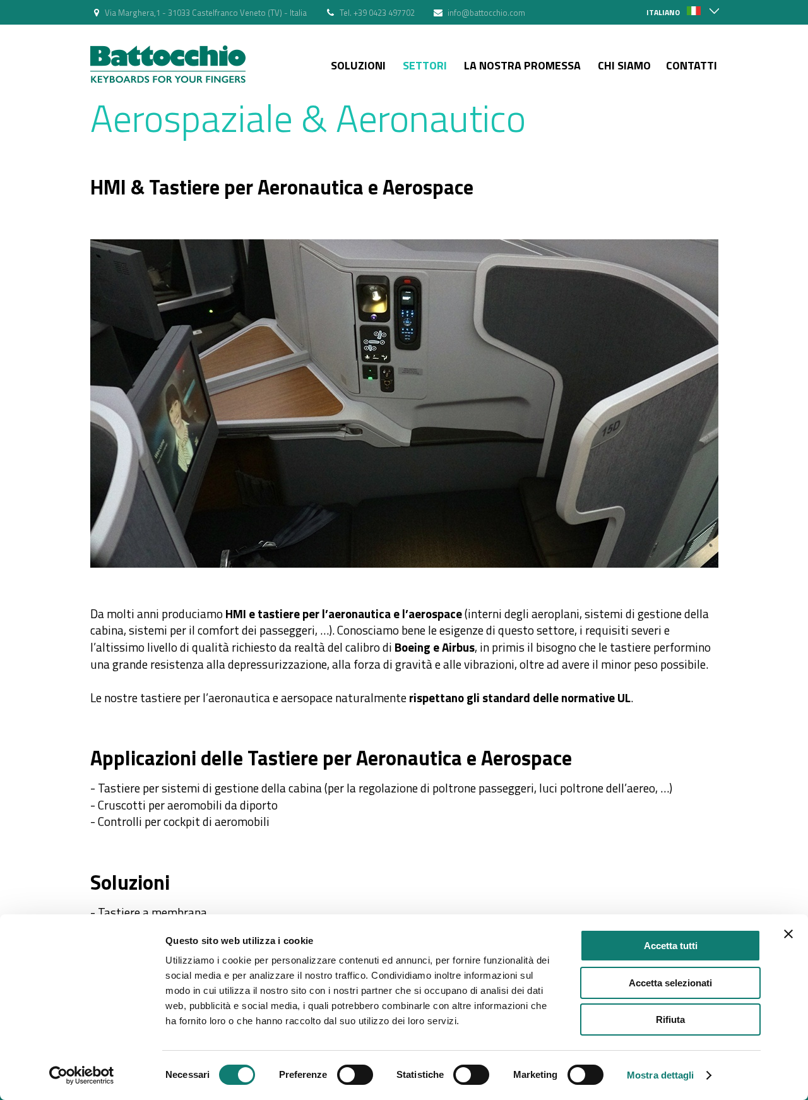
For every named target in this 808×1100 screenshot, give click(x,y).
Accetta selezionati (670, 982)
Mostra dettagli (660, 1075)
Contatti (691, 65)
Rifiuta (670, 1019)
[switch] (355, 1075)
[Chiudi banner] (788, 934)
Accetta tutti (671, 945)
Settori (425, 65)
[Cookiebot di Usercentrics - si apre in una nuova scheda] (82, 1075)
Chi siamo (624, 65)
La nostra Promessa (522, 65)
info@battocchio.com (486, 12)
